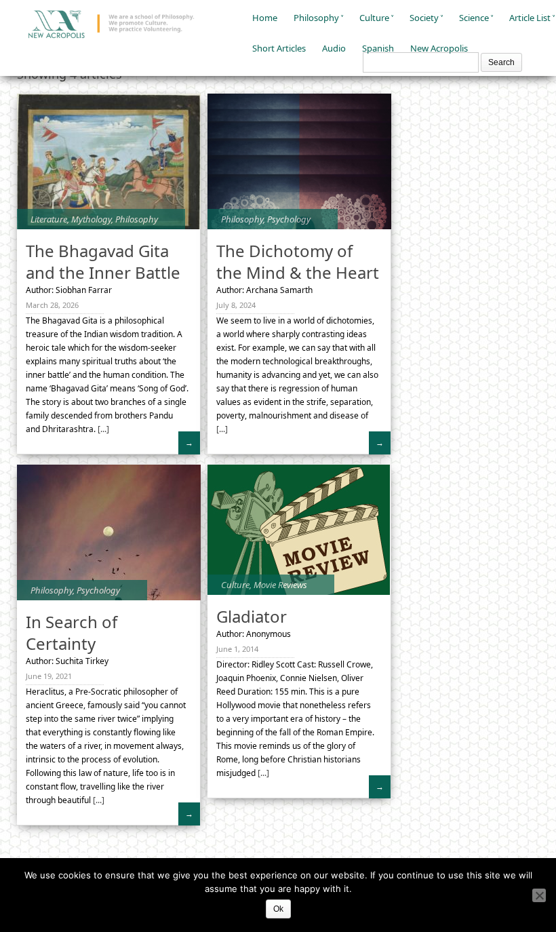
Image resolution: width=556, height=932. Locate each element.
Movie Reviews (280, 585)
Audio (334, 48)
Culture (374, 18)
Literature (49, 219)
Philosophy (316, 18)
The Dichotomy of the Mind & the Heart (297, 261)
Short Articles (279, 48)
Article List (530, 18)
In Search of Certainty (71, 632)
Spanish (378, 48)
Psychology (289, 219)
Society (424, 18)
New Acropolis (439, 48)
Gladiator (251, 616)
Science (474, 18)
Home (264, 18)
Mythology (91, 219)
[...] (102, 429)
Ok (278, 909)
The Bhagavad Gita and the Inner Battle (103, 261)
